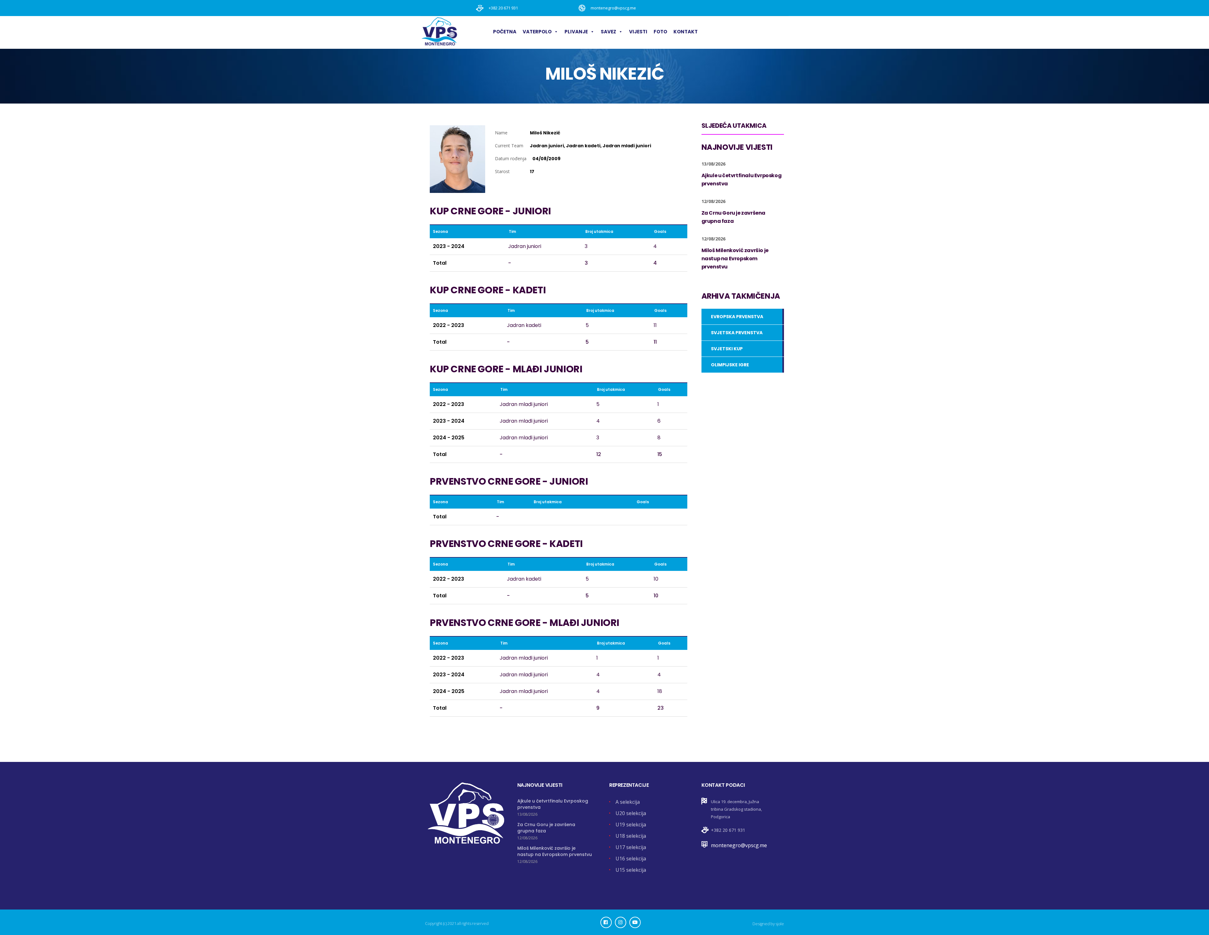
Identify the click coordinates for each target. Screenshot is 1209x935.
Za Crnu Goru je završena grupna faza (546, 827)
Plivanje (576, 31)
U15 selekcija (631, 869)
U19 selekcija (631, 824)
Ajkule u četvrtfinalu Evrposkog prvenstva (552, 804)
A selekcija (628, 801)
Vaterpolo (537, 31)
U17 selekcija (631, 847)
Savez (608, 31)
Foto (660, 31)
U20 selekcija (631, 813)
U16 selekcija (631, 858)
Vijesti (638, 31)
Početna (504, 31)
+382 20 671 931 (728, 830)
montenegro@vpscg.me (739, 845)
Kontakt (685, 31)
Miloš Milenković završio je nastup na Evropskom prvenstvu (554, 851)
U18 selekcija (631, 835)
